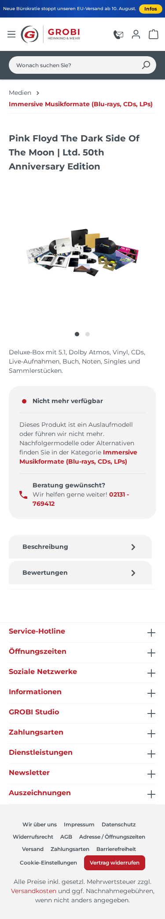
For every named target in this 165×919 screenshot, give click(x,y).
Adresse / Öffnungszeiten (112, 836)
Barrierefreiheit (116, 849)
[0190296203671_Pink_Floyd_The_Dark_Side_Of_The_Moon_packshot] (82, 251)
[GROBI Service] (118, 34)
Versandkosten (33, 891)
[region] (82, 260)
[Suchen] (146, 65)
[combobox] (72, 65)
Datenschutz (119, 824)
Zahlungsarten (70, 849)
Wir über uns (39, 824)
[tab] (80, 547)
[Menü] (11, 34)
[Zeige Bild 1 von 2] (77, 334)
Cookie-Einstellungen (48, 862)
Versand (33, 849)
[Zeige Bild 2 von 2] (87, 334)
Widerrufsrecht (33, 836)
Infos (150, 9)
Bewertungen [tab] (45, 573)
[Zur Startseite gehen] (51, 34)
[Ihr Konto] (136, 34)
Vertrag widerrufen (114, 862)
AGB (66, 836)
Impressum (79, 824)
